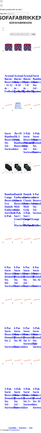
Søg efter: (3, 14)
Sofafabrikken (15, 430)
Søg (33, 34)
